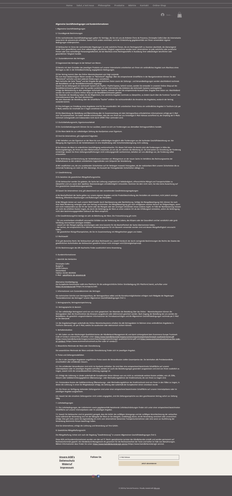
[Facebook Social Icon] (98, 476)
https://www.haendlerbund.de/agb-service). (146, 444)
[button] (179, 15)
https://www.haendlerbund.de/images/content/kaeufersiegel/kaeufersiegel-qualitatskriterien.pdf (134, 336)
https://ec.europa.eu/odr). (87, 286)
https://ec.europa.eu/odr (66, 286)
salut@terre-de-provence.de (74, 275)
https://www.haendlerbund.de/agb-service (110, 444)
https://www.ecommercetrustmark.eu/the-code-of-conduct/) (92, 341)
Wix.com (157, 488)
